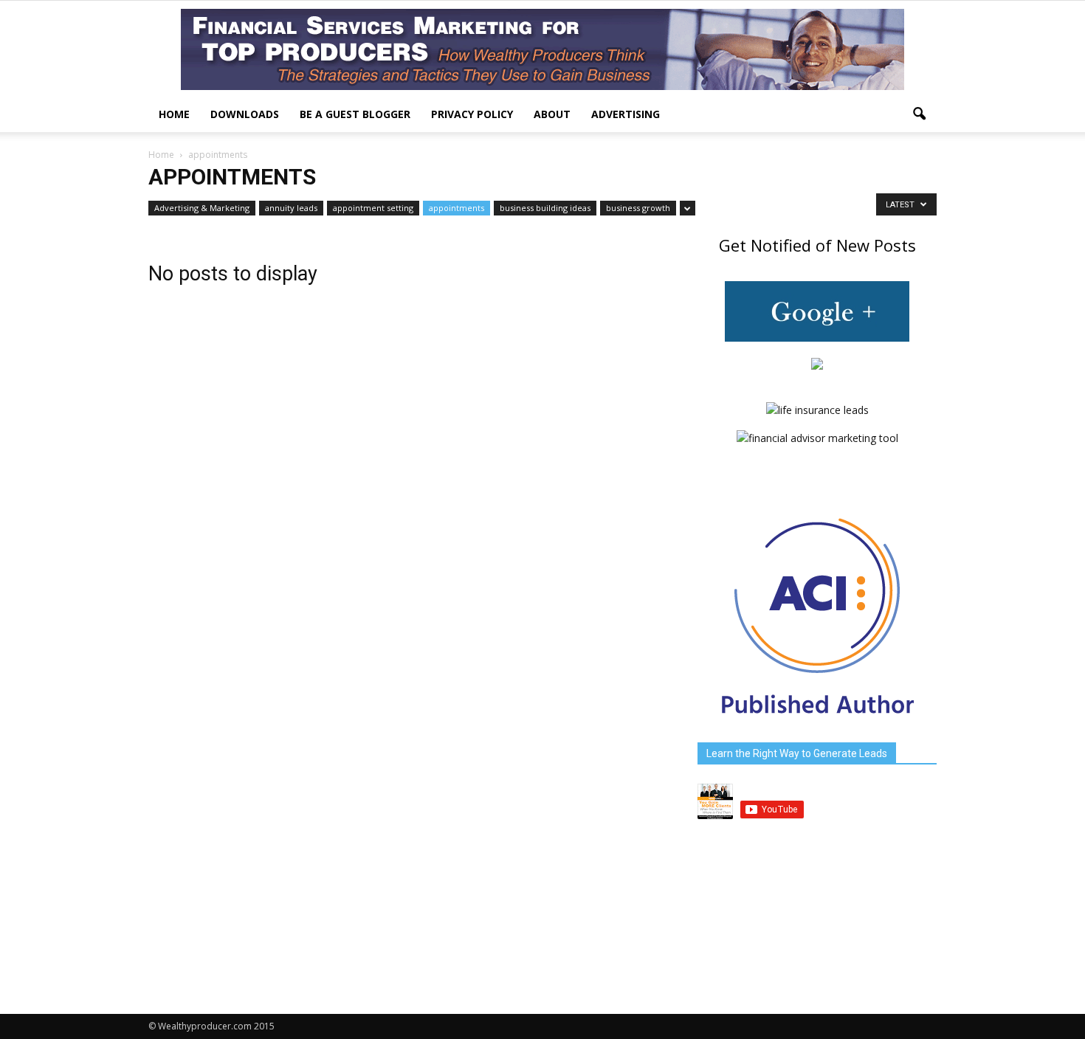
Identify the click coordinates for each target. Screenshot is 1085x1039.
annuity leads (291, 207)
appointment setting (373, 207)
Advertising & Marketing (201, 207)
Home (174, 114)
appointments (456, 207)
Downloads (244, 114)
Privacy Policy (472, 114)
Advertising (625, 114)
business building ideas (545, 207)
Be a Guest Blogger (355, 114)
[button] (919, 114)
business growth (638, 207)
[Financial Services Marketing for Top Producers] (542, 49)
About (552, 114)
